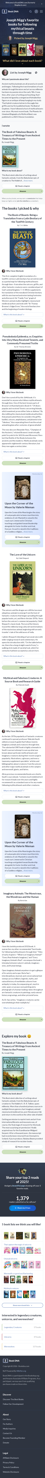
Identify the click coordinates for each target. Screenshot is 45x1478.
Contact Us (7, 1433)
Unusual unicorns (10, 1259)
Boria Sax (23, 900)
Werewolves (9, 1346)
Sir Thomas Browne (24, 347)
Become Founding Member (14, 1438)
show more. (28, 180)
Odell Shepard (24, 558)
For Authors (8, 1424)
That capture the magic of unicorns (17, 1244)
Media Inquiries (9, 1428)
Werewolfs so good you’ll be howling (18, 1273)
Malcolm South (23, 685)
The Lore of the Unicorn (22, 554)
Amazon (23, 191)
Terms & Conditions (11, 1467)
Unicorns (7, 1337)
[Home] (10, 11)
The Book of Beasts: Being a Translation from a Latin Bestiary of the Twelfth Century (22, 218)
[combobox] (30, 11)
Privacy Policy (8, 1462)
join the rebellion (23, 201)
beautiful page (18, 1185)
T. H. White (24, 225)
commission (31, 198)
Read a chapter (24, 186)
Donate (6, 1442)
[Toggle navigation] (41, 11)
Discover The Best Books (13, 1399)
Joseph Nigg (31, 38)
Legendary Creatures (13, 1327)
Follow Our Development (13, 1404)
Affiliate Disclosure (11, 1458)
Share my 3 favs (23, 1208)
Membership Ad (37, 474)
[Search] (30, 11)
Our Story (7, 1419)
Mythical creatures (11, 1288)
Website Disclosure (11, 1472)
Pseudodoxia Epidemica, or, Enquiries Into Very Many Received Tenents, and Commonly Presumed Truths (22, 340)
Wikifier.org (21, 1371)
